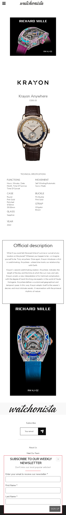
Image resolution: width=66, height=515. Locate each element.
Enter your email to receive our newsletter (27, 474)
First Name (11, 485)
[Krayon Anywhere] (33, 133)
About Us (33, 447)
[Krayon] (33, 82)
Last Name (11, 496)
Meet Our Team (33, 453)
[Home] (33, 3)
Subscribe (31, 423)
